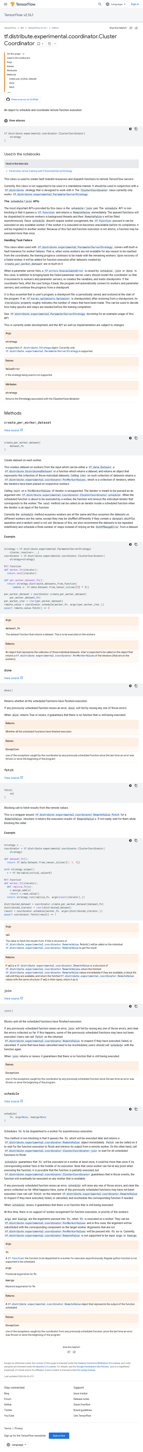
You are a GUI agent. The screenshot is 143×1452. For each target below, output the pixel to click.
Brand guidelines (83, 1410)
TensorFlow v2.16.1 (18, 15)
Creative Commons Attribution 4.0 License (99, 1363)
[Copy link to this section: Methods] (24, 413)
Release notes (81, 1399)
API (22, 28)
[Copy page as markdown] (50, 44)
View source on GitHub (24, 99)
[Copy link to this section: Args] (14, 333)
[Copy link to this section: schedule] (22, 1094)
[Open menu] (5, 4)
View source (11, 430)
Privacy (19, 1428)
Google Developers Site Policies (92, 1366)
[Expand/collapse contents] (23, 54)
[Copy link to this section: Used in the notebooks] (43, 154)
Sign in (135, 4)
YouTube (9, 1415)
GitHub (8, 1404)
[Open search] (100, 4)
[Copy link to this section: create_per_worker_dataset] (54, 423)
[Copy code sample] (136, 129)
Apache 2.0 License (46, 1366)
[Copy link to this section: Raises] (16, 361)
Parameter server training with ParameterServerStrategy (40, 171)
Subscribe (59, 1435)
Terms (7, 1428)
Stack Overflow (82, 1404)
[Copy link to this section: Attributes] (20, 384)
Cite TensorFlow (82, 1415)
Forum (7, 1399)
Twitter (8, 1410)
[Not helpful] (136, 28)
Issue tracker (81, 1393)
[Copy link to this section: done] (15, 670)
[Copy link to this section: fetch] (16, 770)
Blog (6, 1393)
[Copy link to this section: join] (15, 991)
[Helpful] (131, 28)
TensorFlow (10, 28)
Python (55, 28)
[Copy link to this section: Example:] (19, 537)
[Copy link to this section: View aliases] (28, 121)
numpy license (88, 1370)
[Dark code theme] (130, 129)
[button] (71, 121)
